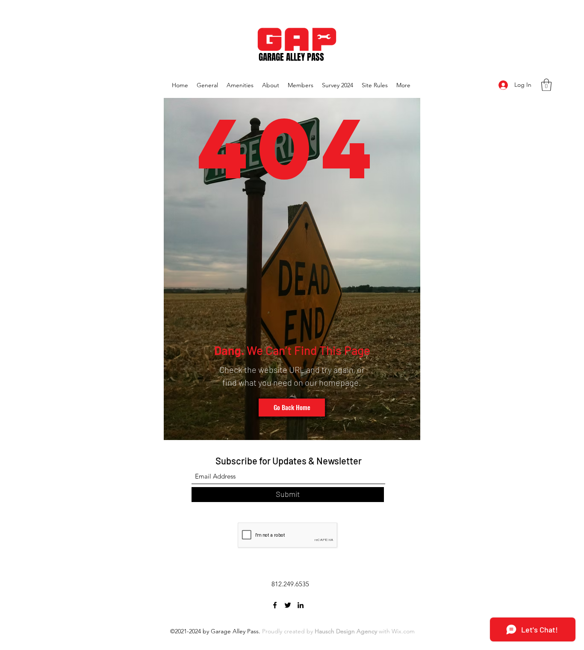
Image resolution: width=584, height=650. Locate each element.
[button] (546, 85)
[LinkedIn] (300, 605)
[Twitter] (287, 605)
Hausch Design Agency (346, 631)
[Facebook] (275, 605)
